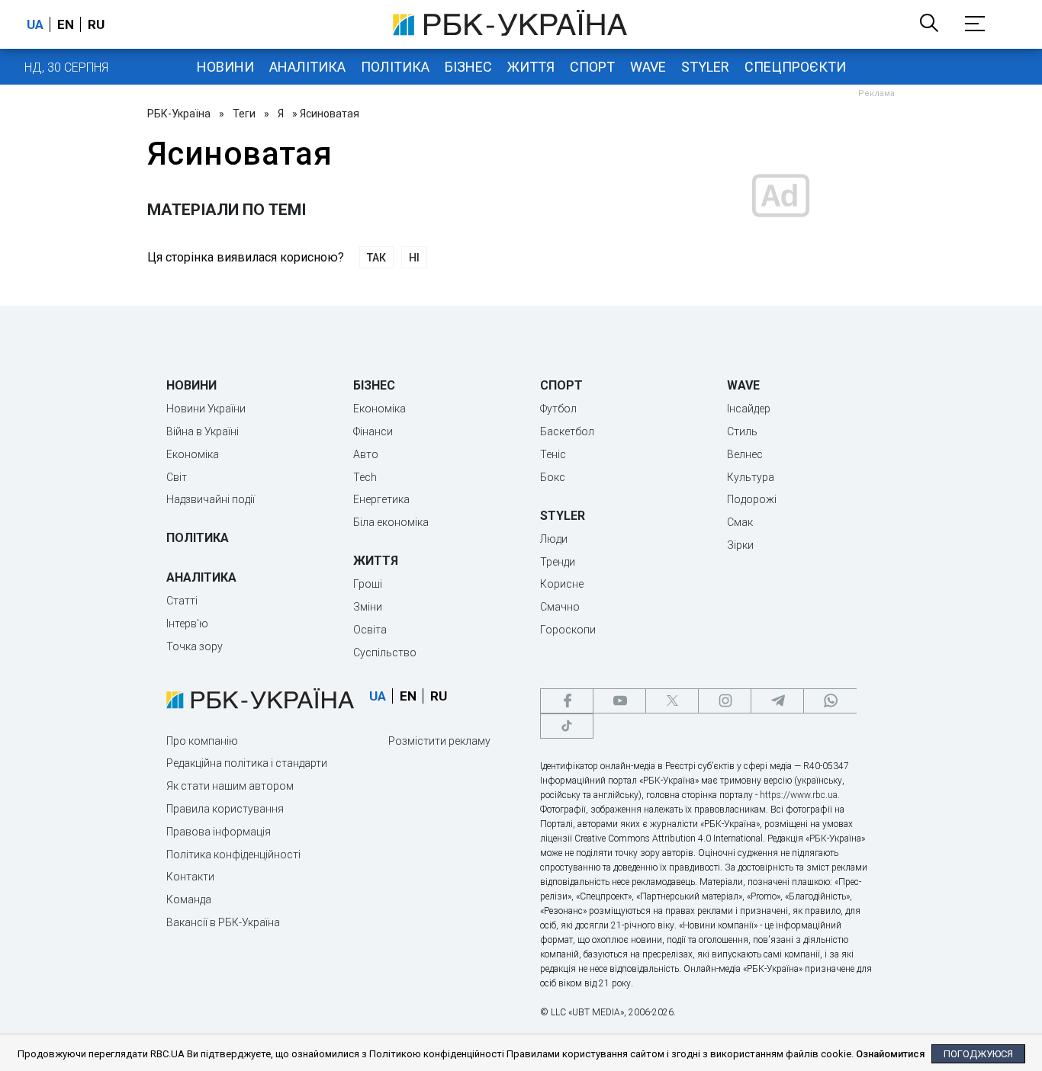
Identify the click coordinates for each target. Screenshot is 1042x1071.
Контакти (190, 877)
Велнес (745, 454)
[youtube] (619, 700)
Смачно (560, 607)
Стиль (742, 431)
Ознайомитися (890, 1054)
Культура (750, 477)
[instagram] (724, 700)
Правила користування (225, 809)
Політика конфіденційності (233, 854)
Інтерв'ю (187, 623)
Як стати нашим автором (230, 786)
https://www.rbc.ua (799, 795)
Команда (188, 899)
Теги (244, 113)
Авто (365, 454)
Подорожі (752, 499)
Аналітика (307, 67)
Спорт (592, 67)
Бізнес (468, 67)
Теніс (553, 454)
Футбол (558, 408)
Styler (705, 67)
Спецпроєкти (795, 67)
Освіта (370, 630)
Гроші (367, 584)
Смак (740, 522)
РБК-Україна (179, 113)
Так (376, 258)
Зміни (367, 607)
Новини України (206, 408)
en (65, 24)
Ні (414, 258)
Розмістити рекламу (439, 741)
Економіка (192, 454)
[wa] (830, 700)
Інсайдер (748, 408)
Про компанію (202, 741)
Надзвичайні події (210, 499)
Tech (365, 477)
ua (35, 24)
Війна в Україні (202, 431)
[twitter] (672, 700)
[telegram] (777, 700)
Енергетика (381, 499)
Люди (554, 539)
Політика (395, 67)
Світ (176, 477)
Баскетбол (567, 431)
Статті (182, 601)
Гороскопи (568, 630)
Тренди (557, 562)
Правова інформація (218, 832)
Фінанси (373, 431)
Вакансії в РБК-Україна (223, 922)
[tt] (566, 726)
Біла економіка (391, 522)
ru (96, 24)
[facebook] (566, 700)
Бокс (552, 477)
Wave (648, 67)
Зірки (740, 545)
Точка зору (194, 646)
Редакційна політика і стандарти (246, 763)
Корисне (562, 584)
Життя (531, 67)
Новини (225, 67)
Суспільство (384, 652)
